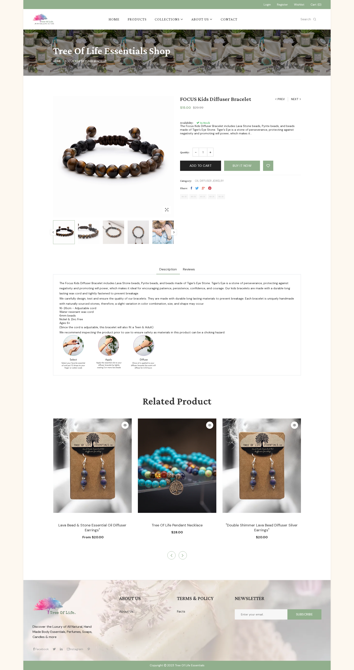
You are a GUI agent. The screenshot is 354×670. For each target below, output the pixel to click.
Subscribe (304, 614)
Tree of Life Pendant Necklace (177, 525)
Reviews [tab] (189, 269)
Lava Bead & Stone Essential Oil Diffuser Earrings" (92, 528)
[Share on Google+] (203, 188)
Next (295, 99)
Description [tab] (168, 269)
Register (282, 4)
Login (267, 4)
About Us (126, 611)
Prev (281, 99)
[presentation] (53, 232)
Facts (181, 611)
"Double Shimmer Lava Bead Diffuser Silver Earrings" (262, 528)
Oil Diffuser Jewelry (209, 181)
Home (57, 61)
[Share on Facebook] (191, 188)
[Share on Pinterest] (209, 188)
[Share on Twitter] (197, 188)
